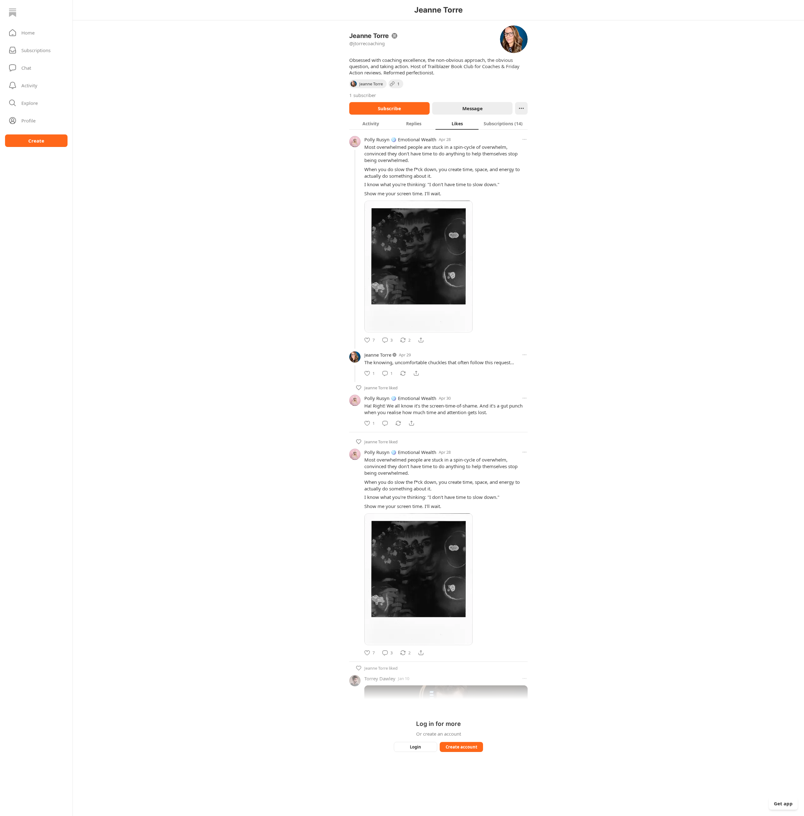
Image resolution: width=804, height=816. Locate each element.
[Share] (421, 340)
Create (36, 141)
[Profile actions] (521, 108)
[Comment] (385, 423)
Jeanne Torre (377, 355)
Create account (461, 747)
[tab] (370, 123)
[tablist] (438, 123)
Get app (783, 803)
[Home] (12, 12)
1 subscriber (362, 95)
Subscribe (389, 108)
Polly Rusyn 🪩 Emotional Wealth (400, 139)
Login (415, 747)
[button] (36, 32)
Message (472, 108)
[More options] (524, 139)
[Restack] (403, 373)
